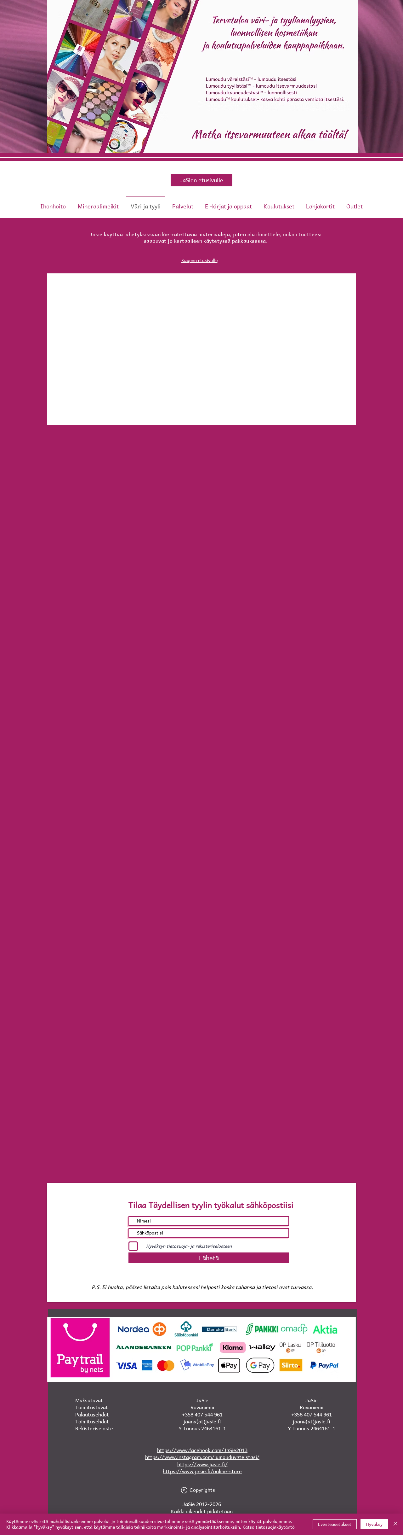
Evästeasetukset (334, 1524)
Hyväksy (374, 1524)
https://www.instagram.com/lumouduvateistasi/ (202, 1457)
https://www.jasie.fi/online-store (202, 1471)
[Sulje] (395, 1524)
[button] (228, 203)
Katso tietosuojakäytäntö (268, 1527)
